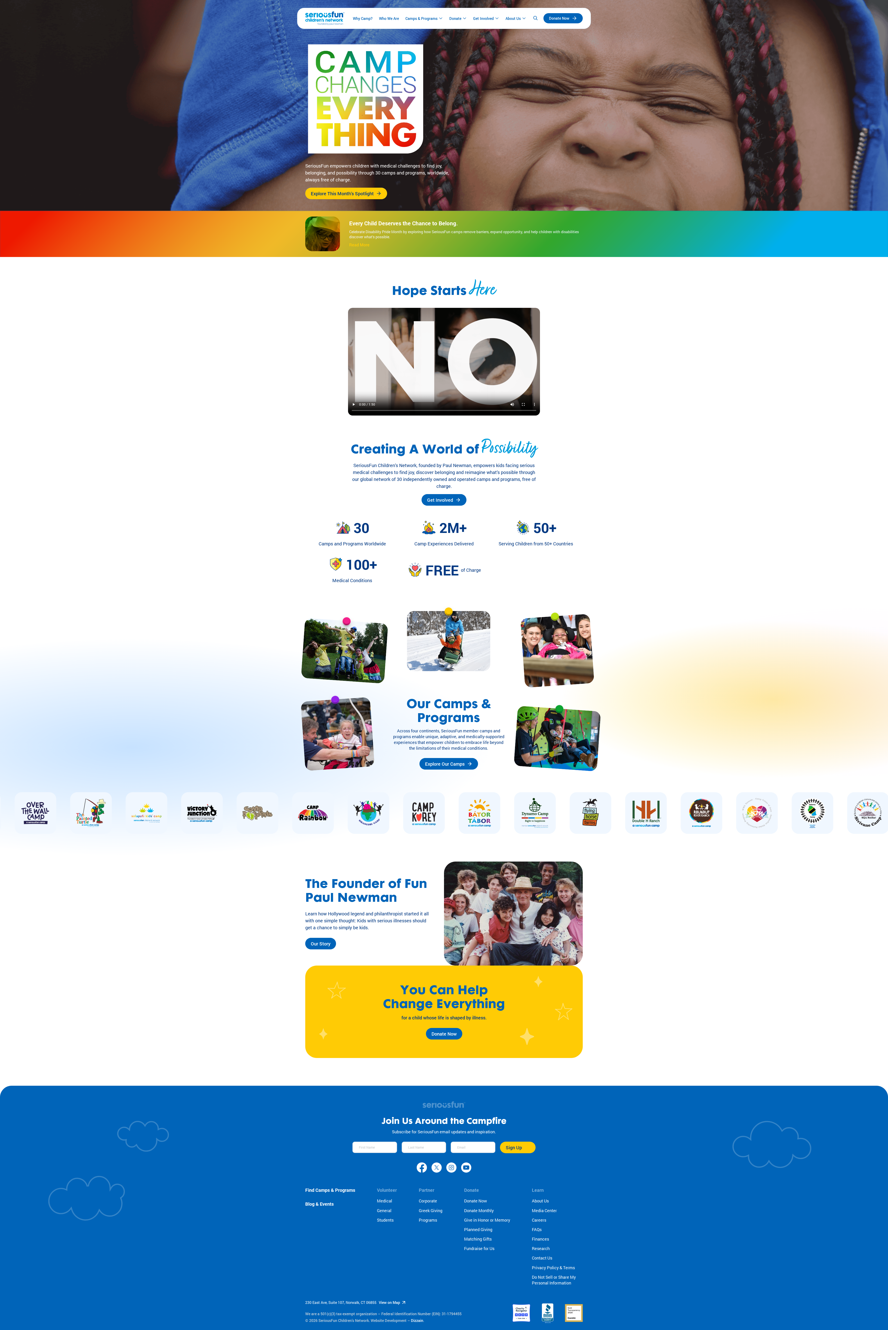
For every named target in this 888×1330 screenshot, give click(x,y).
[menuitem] (363, 18)
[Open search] (535, 18)
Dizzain (417, 1320)
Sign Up (514, 1147)
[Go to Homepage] (325, 18)
